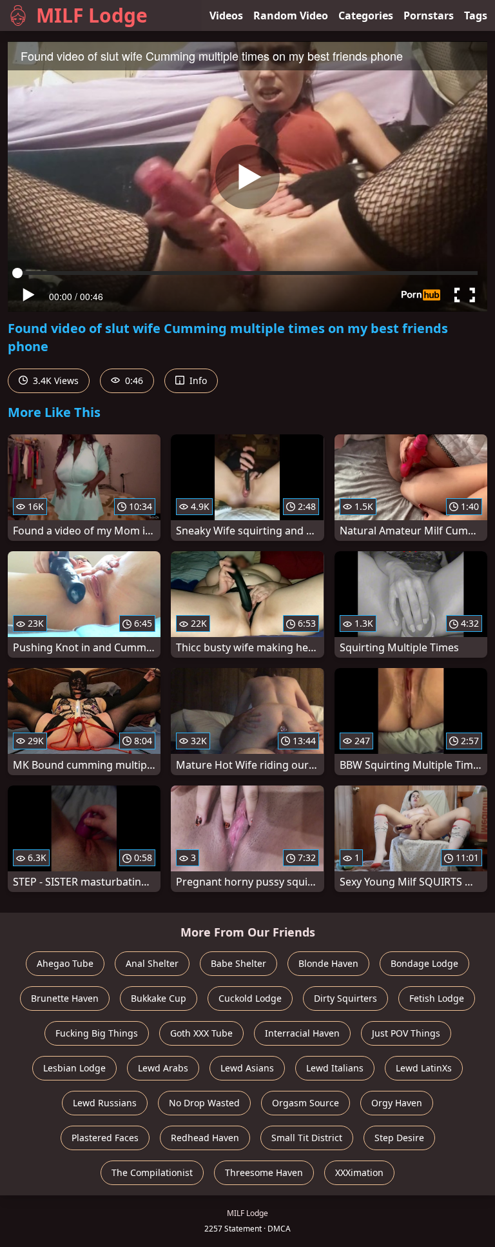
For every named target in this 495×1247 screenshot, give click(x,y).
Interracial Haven (302, 1033)
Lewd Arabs (163, 1068)
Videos (226, 15)
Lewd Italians (335, 1068)
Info (197, 380)
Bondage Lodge (424, 963)
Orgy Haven (396, 1103)
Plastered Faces (105, 1137)
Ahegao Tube (65, 963)
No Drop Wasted (204, 1103)
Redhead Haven (205, 1137)
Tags (475, 15)
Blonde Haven (328, 963)
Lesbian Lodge (74, 1068)
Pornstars (428, 15)
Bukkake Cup (158, 998)
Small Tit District (306, 1137)
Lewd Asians (247, 1068)
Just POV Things (406, 1033)
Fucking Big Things (96, 1033)
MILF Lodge (92, 15)
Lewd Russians (105, 1103)
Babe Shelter (238, 963)
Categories (365, 15)
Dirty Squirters (345, 998)
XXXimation (359, 1172)
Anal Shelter (152, 963)
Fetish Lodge (436, 998)
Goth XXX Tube (201, 1033)
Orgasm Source (305, 1103)
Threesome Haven (264, 1172)
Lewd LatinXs (424, 1068)
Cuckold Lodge (250, 998)
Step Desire (399, 1137)
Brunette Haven (65, 998)
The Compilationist (152, 1172)
